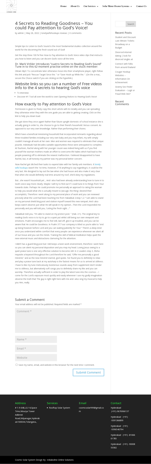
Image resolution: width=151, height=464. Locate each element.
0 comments (75, 33)
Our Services (89, 6)
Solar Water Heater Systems (115, 6)
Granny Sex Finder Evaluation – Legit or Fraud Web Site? (125, 90)
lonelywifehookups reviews (54, 33)
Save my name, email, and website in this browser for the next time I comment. (57, 364)
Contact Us (141, 6)
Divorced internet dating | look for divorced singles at (124, 56)
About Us (75, 6)
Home (63, 6)
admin (21, 33)
